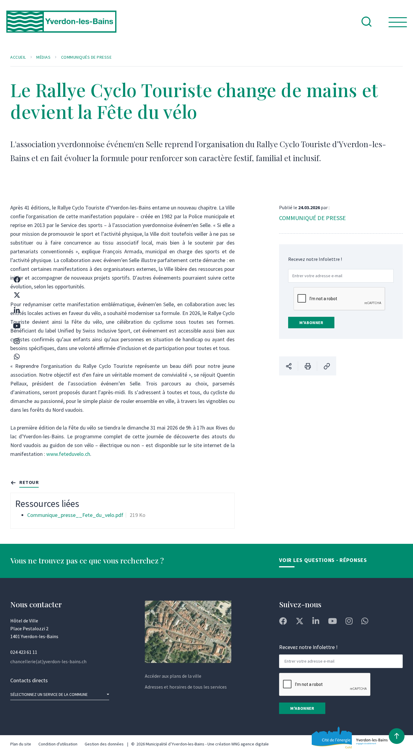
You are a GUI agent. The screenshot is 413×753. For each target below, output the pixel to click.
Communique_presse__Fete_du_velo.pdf (75, 514)
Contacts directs (29, 680)
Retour (29, 482)
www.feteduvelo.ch (68, 453)
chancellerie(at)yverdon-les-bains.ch (48, 661)
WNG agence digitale (250, 744)
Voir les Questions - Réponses (323, 560)
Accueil (18, 57)
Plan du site (20, 744)
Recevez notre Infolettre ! (315, 259)
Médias (43, 57)
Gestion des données (104, 744)
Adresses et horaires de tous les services (186, 687)
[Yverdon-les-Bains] (61, 26)
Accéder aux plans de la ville (173, 676)
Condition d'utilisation (57, 744)
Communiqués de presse (86, 57)
